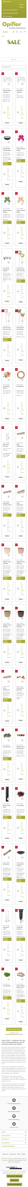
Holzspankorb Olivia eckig (7, 689)
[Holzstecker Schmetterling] (20, 316)
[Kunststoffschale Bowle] (20, 853)
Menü (6, 32)
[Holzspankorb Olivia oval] (20, 433)
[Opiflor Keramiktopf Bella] (7, 550)
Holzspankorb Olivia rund (20, 504)
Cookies (23, 1154)
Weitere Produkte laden (14, 1029)
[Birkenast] (7, 853)
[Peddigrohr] (20, 375)
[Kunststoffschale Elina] (7, 137)
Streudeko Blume (6, 387)
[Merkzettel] (17, 32)
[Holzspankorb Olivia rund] (20, 492)
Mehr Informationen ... (21, 1173)
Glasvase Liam (6, 928)
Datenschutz (13, 1154)
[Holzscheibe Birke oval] (20, 974)
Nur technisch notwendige (14, 1176)
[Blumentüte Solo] (7, 794)
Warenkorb (24, 31)
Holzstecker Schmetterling (20, 328)
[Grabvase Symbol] (20, 916)
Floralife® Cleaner (19, 91)
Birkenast (6, 864)
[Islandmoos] (7, 735)
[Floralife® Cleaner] (20, 79)
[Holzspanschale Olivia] (7, 492)
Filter (15, 59)
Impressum (5, 1154)
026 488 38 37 (14, 10)
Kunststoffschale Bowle (20, 865)
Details (7, 122)
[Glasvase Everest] (7, 433)
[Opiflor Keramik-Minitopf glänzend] (20, 735)
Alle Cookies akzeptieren (14, 1184)
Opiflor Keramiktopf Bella (7, 562)
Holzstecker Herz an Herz (20, 270)
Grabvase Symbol (19, 928)
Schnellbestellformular (11, 13)
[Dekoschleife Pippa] (20, 137)
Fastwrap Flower (6, 270)
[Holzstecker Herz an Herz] (20, 257)
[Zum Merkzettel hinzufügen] (8, 84)
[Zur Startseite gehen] (14, 25)
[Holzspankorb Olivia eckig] (7, 677)
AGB (19, 1154)
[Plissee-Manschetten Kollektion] (7, 79)
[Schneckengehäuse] (20, 677)
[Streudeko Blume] (7, 375)
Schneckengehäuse (20, 689)
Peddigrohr (20, 386)
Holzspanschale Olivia (7, 504)
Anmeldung (8, 16)
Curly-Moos (20, 805)
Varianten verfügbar (5, 163)
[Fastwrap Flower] (7, 257)
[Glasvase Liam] (7, 916)
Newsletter (8, 1)
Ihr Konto (21, 31)
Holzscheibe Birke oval (20, 986)
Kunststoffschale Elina (7, 149)
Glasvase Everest (6, 445)
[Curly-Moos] (20, 794)
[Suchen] (13, 32)
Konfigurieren (14, 1180)
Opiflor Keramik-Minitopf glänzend (20, 747)
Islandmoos (7, 747)
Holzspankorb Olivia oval (19, 445)
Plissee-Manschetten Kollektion (7, 91)
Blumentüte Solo (7, 806)
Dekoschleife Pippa (20, 149)
